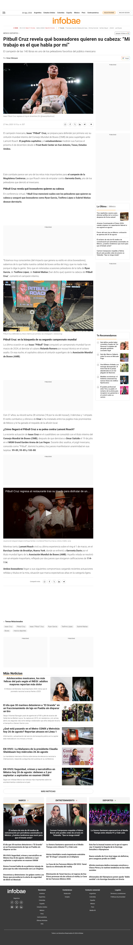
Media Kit (93, 910)
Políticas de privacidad (118, 897)
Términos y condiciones (118, 893)
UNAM (112, 28)
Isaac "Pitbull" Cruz (37, 627)
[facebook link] (12, 902)
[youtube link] (12, 907)
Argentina (37, 13)
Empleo (67, 897)
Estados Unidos (49, 13)
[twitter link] (16, 902)
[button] (4, 13)
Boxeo (7, 631)
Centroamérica (93, 13)
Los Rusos (118, 28)
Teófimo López (67, 627)
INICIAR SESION (124, 12)
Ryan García (52, 627)
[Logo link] (66, 20)
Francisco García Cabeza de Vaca (76, 28)
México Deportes (10, 33)
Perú (83, 13)
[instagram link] (21, 902)
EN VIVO (27, 28)
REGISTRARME (109, 12)
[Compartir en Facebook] (70, 124)
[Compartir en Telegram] (85, 124)
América (42, 893)
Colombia (60, 13)
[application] (48, 513)
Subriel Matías (82, 627)
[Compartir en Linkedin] (80, 124)
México (77, 13)
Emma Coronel (93, 28)
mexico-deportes (20, 631)
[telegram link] (16, 907)
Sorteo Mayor (103, 28)
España (69, 13)
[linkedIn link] (21, 907)
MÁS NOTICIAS (48, 791)
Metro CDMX (45, 28)
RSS (42, 924)
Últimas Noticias (42, 920)
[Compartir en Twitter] (75, 124)
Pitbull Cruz (21, 627)
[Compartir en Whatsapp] (65, 124)
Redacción (67, 893)
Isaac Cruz (8, 627)
